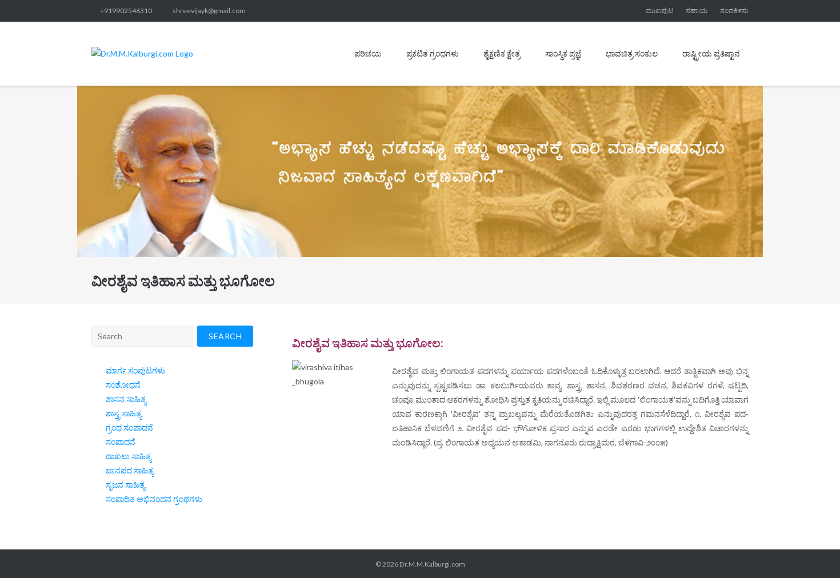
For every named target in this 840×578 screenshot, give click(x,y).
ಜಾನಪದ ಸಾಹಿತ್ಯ (130, 470)
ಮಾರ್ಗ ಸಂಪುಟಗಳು (135, 370)
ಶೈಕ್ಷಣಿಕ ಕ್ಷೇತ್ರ (502, 53)
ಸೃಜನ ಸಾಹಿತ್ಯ (125, 484)
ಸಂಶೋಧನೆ (123, 385)
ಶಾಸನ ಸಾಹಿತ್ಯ (126, 399)
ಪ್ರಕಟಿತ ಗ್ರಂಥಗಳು (432, 53)
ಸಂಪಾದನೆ (120, 442)
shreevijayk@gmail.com (209, 10)
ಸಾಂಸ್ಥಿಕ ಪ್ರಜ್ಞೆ (563, 53)
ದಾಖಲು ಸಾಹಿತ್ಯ (128, 456)
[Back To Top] (811, 550)
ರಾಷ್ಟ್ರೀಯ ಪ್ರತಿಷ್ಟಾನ (711, 53)
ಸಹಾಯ (696, 10)
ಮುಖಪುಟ (660, 10)
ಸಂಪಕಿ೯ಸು (734, 10)
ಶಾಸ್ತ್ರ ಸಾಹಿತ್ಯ (124, 413)
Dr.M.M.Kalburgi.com (432, 564)
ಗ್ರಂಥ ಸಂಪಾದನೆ (129, 427)
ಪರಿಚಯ (368, 53)
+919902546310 (126, 10)
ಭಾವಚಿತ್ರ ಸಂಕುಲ (632, 53)
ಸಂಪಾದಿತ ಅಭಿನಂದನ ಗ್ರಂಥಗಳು (154, 499)
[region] (420, 171)
